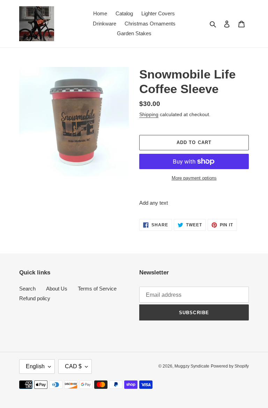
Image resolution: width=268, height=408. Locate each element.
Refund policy (34, 298)
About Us (56, 289)
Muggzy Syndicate (191, 366)
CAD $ (73, 366)
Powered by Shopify (230, 366)
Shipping (148, 114)
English (35, 366)
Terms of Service (97, 289)
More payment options (194, 178)
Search (27, 289)
